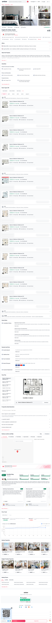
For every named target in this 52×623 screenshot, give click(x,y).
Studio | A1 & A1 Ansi (6, 388)
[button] (11, 608)
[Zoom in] (3, 457)
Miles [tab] (41, 433)
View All (39, 39)
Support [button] (33, 1)
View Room (46, 402)
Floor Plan (24, 27)
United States (7, 4)
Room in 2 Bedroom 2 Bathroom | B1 (6, 391)
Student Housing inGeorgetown (18, 582)
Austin (12, 4)
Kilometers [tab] (47, 433)
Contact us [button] (3, 618)
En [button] (39, 1)
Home (3, 4)
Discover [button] (2, 614)
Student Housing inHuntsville (43, 584)
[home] (4, 1)
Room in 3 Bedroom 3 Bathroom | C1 (7, 379)
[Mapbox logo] (4, 462)
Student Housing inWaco (30, 584)
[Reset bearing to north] (3, 460)
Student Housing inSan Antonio (43, 582)
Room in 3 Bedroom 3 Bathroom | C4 (6, 404)
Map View (17, 27)
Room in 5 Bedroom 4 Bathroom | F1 (6, 394)
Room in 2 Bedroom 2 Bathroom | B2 (6, 397)
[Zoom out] (3, 458)
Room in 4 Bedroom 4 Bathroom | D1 (6, 382)
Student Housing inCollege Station (19, 584)
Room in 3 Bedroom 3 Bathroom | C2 (6, 400)
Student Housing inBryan (5, 584)
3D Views (10, 27)
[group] (33, 389)
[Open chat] (50, 621)
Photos (5, 27)
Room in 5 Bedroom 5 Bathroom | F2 (6, 385)
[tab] (4, 437)
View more (17, 351)
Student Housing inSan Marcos (30, 582)
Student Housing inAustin (5, 582)
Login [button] (44, 1)
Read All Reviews (4, 508)
